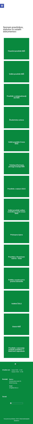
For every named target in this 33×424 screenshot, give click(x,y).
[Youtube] (21, 396)
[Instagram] (11, 396)
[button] (2, 6)
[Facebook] (16, 396)
